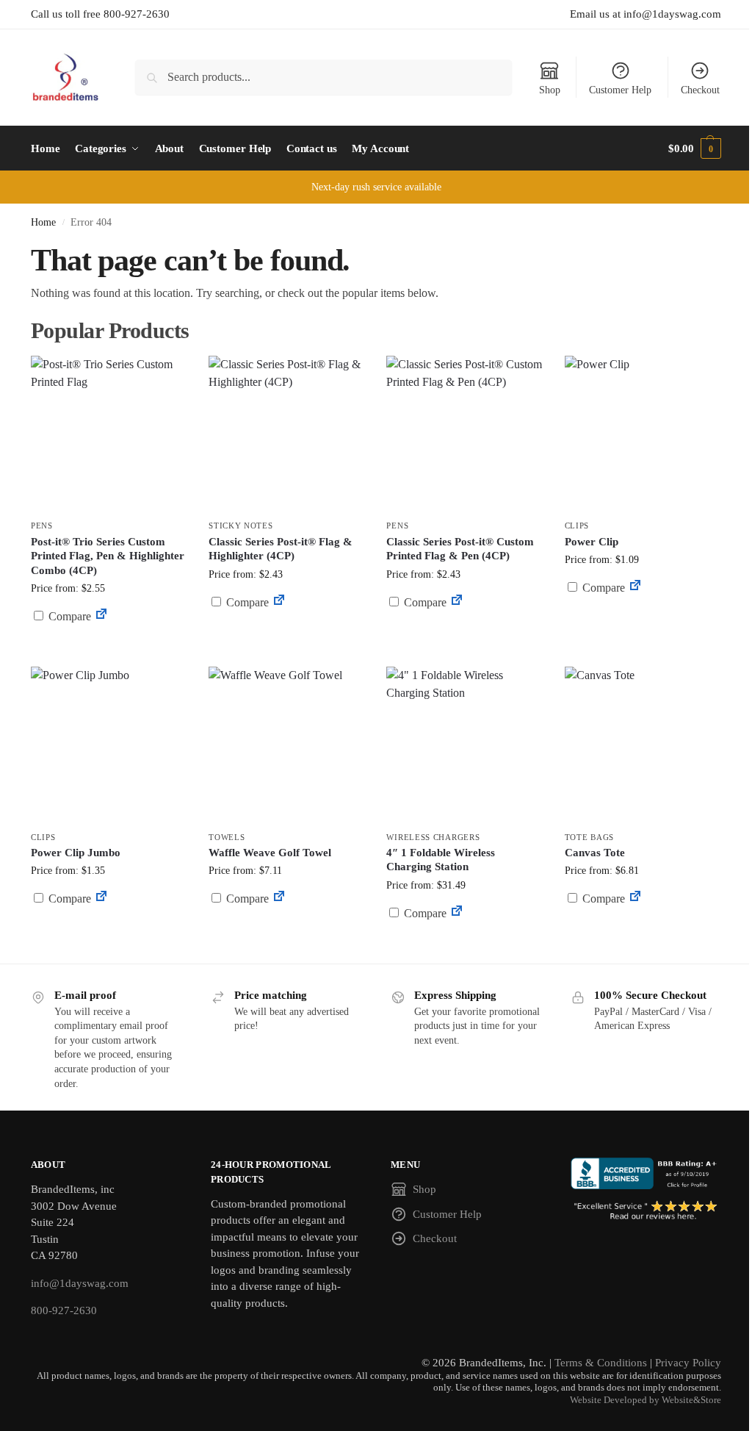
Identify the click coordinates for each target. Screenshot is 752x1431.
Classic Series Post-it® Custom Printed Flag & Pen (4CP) (460, 549)
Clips (577, 525)
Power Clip (591, 542)
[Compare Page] (101, 616)
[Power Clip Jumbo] (109, 744)
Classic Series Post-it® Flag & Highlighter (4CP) (280, 549)
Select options (109, 651)
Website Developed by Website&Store (645, 1400)
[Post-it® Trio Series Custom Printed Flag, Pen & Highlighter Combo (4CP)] (109, 434)
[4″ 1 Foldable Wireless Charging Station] (464, 744)
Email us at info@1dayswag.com (645, 14)
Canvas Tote (595, 852)
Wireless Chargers (433, 837)
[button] (694, 148)
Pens (42, 525)
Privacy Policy (688, 1363)
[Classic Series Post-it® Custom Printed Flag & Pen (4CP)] (464, 434)
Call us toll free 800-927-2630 (100, 14)
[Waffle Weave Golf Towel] (286, 744)
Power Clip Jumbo (75, 852)
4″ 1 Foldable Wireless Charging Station (440, 860)
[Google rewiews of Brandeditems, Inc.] (646, 1211)
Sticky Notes (240, 525)
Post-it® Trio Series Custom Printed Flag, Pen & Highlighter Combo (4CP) (107, 556)
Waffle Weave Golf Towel (270, 852)
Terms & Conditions (600, 1363)
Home (43, 222)
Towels (227, 837)
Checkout (700, 90)
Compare (68, 616)
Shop (549, 90)
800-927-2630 (64, 1310)
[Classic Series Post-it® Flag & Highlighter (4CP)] (286, 434)
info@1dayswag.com (80, 1283)
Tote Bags (589, 837)
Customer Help (620, 90)
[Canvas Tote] (642, 744)
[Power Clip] (642, 434)
